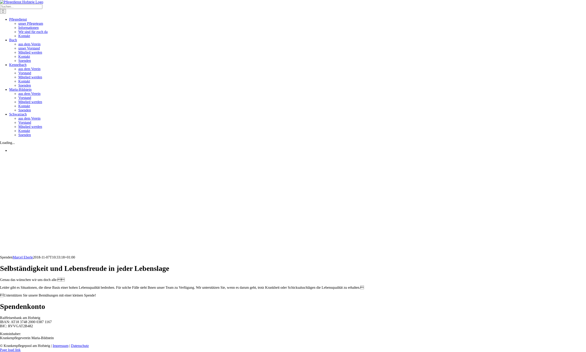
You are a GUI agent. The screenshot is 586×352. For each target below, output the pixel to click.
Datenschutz (80, 346)
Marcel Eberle (23, 257)
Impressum (60, 346)
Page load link (10, 350)
